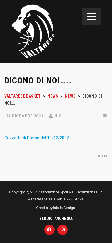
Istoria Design (64, 208)
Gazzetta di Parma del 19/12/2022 (36, 138)
